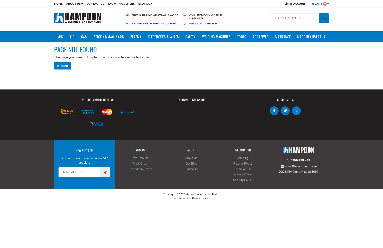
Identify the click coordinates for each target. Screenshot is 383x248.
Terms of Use (243, 169)
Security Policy (242, 180)
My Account (297, 4)
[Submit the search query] (324, 18)
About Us (73, 4)
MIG (60, 37)
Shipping (242, 158)
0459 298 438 (300, 161)
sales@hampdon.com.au (300, 167)
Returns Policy (242, 164)
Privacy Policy (243, 175)
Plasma (136, 37)
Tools (241, 37)
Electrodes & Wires (163, 37)
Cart (320, 4)
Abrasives (260, 37)
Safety (190, 37)
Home (58, 4)
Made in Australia (311, 37)
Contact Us (95, 4)
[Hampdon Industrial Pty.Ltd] (78, 18)
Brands (144, 4)
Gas (84, 37)
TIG (72, 37)
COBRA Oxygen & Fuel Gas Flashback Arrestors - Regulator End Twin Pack (37, 229)
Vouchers (127, 4)
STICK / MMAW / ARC (109, 37)
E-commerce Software (186, 198)
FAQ (111, 4)
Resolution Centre (140, 169)
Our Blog (191, 164)
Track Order (140, 164)
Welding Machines (216, 37)
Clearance (283, 37)
